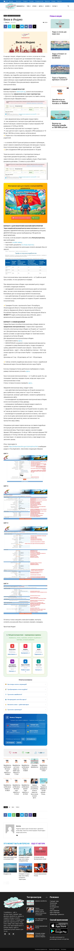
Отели (34, 6)
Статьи (54, 6)
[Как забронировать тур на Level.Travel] (30, 920)
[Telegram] (22, 26)
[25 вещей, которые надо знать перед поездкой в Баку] (25, 851)
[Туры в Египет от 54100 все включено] (60, 45)
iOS (23, 739)
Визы (5, 15)
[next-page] (7, 883)
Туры (28, 6)
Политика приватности (41, 949)
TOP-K (17, 807)
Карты (40, 6)
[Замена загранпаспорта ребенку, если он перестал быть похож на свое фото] (34, 781)
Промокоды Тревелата (57, 914)
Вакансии (47, 1)
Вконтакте (18, 1)
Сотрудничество (39, 1)
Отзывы (53, 1)
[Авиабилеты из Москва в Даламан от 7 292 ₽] (43, 761)
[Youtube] (13, 934)
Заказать (36, 217)
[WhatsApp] (14, 26)
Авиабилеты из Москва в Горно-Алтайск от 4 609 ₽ (60, 101)
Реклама (31, 1)
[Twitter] (9, 26)
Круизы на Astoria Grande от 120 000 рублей (59, 125)
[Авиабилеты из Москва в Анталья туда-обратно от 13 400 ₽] (7, 761)
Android (19, 742)
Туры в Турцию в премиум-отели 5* (60, 79)
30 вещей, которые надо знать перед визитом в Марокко (40, 935)
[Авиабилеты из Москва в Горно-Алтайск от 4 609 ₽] (60, 91)
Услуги (47, 6)
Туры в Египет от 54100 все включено (59, 56)
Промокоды (53, 903)
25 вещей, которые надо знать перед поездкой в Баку (24, 859)
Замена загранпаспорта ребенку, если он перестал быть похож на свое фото (40, 911)
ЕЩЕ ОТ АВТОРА (38, 843)
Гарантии (59, 1)
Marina (7, 22)
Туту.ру (52, 909)
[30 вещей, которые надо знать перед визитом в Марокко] (30, 935)
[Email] (18, 26)
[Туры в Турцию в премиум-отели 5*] (60, 69)
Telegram (25, 1)
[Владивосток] (10, 867)
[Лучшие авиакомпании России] (40, 867)
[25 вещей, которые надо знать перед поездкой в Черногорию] (25, 867)
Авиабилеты (20, 6)
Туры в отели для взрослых (59, 33)
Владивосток (7, 874)
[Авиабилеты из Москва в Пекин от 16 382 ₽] (7, 781)
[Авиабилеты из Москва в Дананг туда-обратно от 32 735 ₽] (25, 781)
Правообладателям (54, 949)
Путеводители (54, 907)
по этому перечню (28, 245)
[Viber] (30, 26)
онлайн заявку (17, 242)
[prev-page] (5, 883)
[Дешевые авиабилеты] (34, 761)
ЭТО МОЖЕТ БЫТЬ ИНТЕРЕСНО (17, 843)
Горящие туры (54, 901)
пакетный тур (21, 91)
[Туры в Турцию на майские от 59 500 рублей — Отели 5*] (43, 781)
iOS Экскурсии (10, 742)
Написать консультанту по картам (22, 217)
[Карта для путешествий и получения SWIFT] (10, 851)
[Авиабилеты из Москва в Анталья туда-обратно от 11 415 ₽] (16, 781)
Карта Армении (54, 910)
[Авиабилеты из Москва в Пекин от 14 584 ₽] (25, 761)
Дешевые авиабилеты (41, 901)
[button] (68, 6)
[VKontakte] (17, 835)
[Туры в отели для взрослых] (60, 23)
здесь (20, 341)
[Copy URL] (34, 26)
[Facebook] (5, 26)
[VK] (26, 26)
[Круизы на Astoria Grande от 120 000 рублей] (60, 115)
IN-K (13, 807)
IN (9, 807)
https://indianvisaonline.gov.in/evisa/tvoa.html (23, 446)
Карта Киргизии (54, 912)
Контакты (63, 949)
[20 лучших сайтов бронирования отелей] (40, 851)
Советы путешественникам (14, 15)
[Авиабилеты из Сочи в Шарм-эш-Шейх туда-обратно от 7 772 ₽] (16, 761)
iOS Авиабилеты (31, 739)
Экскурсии (53, 905)
